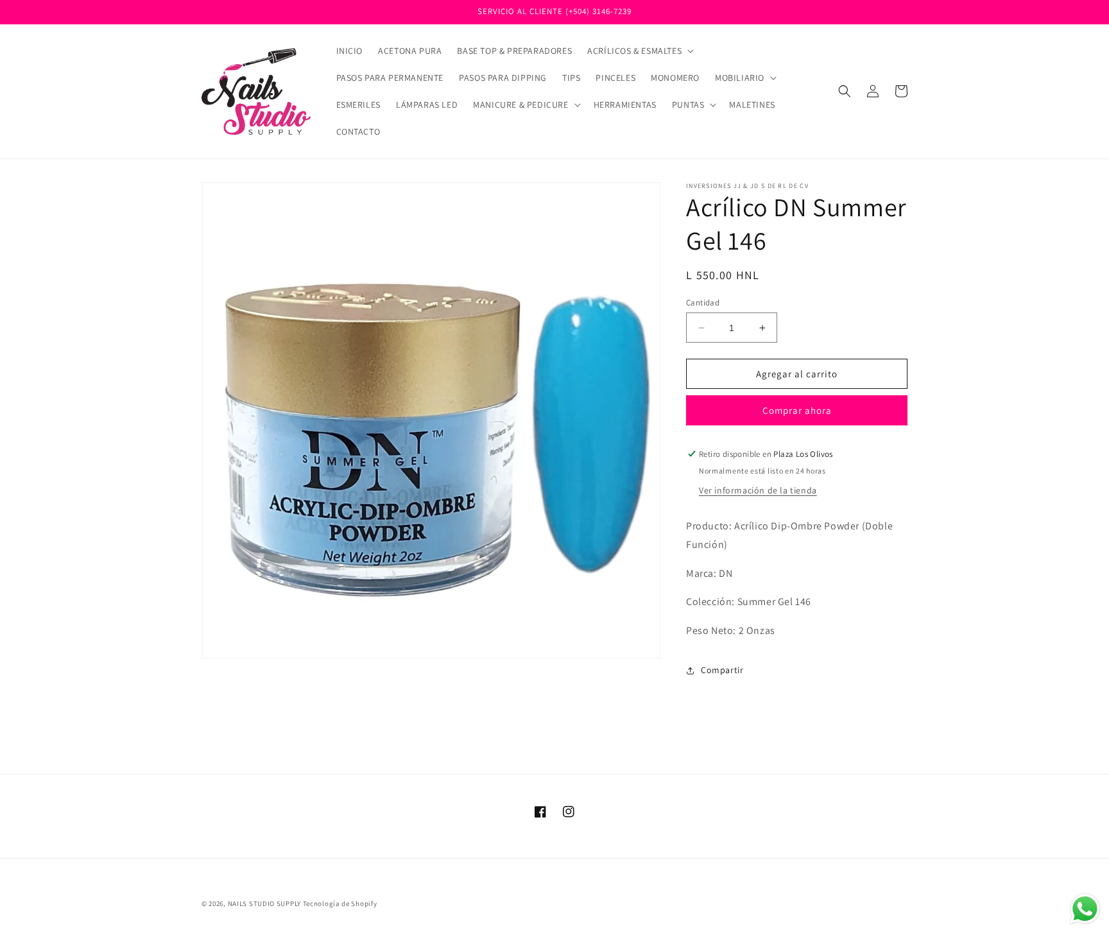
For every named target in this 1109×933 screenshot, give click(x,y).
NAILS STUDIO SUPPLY (264, 903)
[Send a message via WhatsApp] (1085, 909)
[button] (639, 50)
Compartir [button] (722, 670)
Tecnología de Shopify (340, 903)
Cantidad (702, 302)
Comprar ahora (797, 410)
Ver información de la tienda (758, 490)
